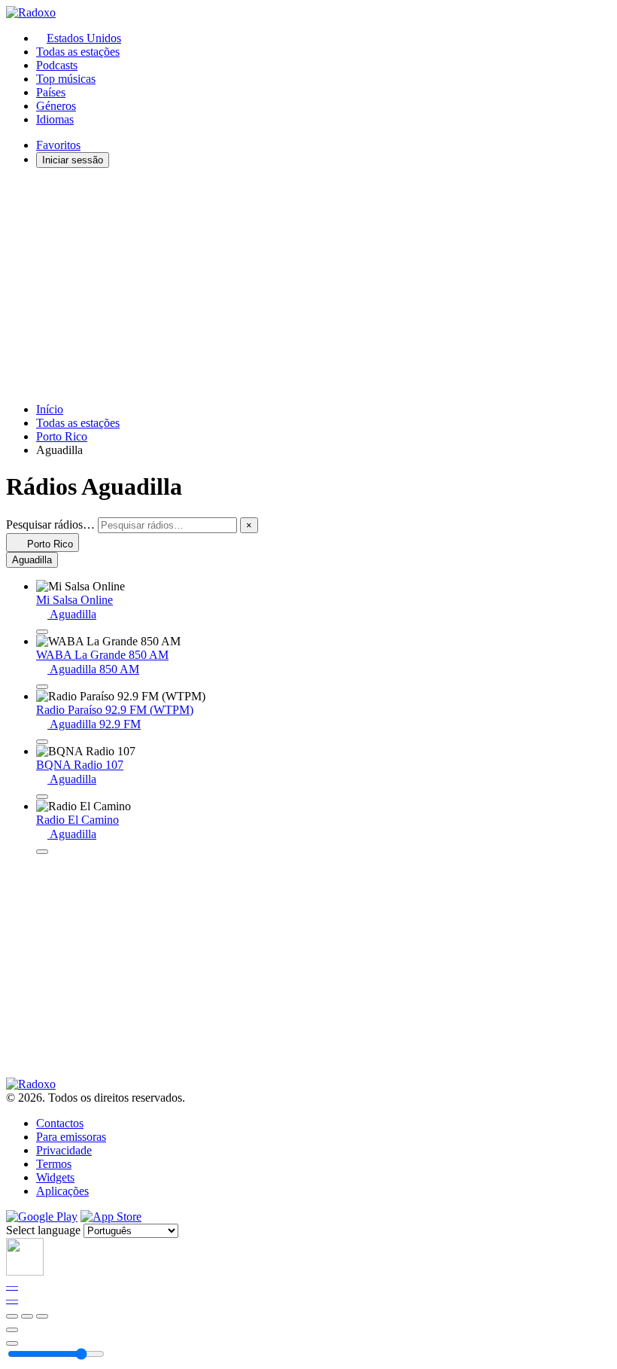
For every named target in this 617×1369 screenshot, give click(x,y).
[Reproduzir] (27, 1316)
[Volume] (12, 1343)
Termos (53, 1163)
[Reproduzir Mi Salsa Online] (42, 632)
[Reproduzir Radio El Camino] (42, 851)
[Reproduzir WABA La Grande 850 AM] (42, 686)
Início (49, 409)
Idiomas (55, 119)
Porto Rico (61, 436)
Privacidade (64, 1150)
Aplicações (62, 1191)
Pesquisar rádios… (50, 524)
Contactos (60, 1123)
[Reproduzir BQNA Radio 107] (42, 796)
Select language (43, 1230)
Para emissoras (71, 1136)
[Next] (42, 1316)
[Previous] (12, 1316)
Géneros (56, 105)
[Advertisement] (308, 285)
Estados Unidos (84, 38)
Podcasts (57, 65)
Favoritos (58, 145)
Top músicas (66, 78)
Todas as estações (78, 51)
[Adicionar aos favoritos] (12, 1330)
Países (50, 92)
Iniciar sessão (72, 160)
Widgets (55, 1177)
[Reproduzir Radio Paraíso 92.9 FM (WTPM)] (42, 741)
